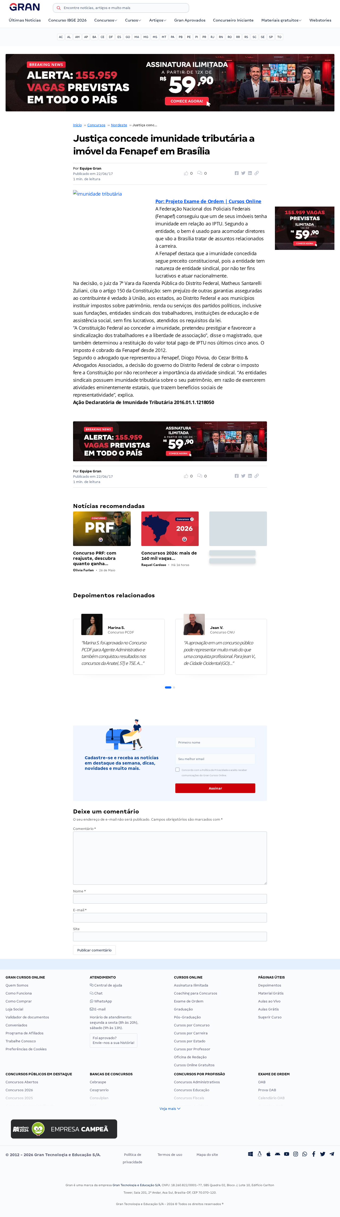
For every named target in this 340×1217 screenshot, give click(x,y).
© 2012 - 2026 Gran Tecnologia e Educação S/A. (53, 1155)
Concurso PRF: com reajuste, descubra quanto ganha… (94, 558)
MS (155, 37)
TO (279, 37)
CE (102, 37)
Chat (98, 993)
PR (204, 37)
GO (128, 37)
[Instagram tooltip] (295, 1155)
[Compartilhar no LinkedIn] (249, 173)
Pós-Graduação (187, 1017)
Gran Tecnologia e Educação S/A (136, 1185)
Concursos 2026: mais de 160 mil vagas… (169, 556)
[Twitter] (322, 1155)
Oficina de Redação (190, 1057)
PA (172, 37)
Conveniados (16, 1025)
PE (189, 37)
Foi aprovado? (113, 1040)
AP (86, 37)
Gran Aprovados (189, 20)
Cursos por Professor (192, 1049)
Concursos (104, 20)
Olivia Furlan (83, 570)
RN (221, 37)
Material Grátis (271, 993)
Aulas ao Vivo (269, 1001)
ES (119, 37)
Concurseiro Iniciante (233, 20)
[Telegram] (331, 1155)
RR (238, 37)
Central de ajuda (108, 985)
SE (263, 37)
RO (230, 37)
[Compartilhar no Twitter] (242, 173)
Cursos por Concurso (192, 1025)
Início (77, 125)
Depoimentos (269, 985)
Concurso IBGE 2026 (67, 20)
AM (77, 37)
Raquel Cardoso (153, 565)
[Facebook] (313, 1155)
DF (111, 37)
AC (61, 37)
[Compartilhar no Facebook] (236, 173)
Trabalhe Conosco (21, 1041)
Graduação (183, 1009)
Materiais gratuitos (279, 20)
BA (94, 37)
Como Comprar (19, 1001)
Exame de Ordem (188, 1001)
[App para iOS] (268, 1155)
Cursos (131, 20)
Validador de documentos (27, 1017)
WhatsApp (103, 1001)
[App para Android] (277, 1155)
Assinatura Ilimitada (191, 985)
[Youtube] (286, 1155)
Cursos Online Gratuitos (194, 1065)
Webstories (320, 20)
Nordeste (119, 125)
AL (69, 37)
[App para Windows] (250, 1155)
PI (196, 37)
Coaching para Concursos (195, 993)
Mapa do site (207, 1155)
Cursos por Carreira (191, 1033)
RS (246, 37)
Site (76, 929)
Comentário (84, 829)
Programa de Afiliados (25, 1033)
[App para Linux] (259, 1155)
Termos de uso (170, 1155)
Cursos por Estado (189, 1041)
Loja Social (14, 1009)
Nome (79, 891)
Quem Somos (17, 985)
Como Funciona (19, 993)
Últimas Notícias (25, 20)
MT (164, 37)
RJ (212, 37)
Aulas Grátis (268, 1009)
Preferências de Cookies (26, 1049)
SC (254, 37)
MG (145, 37)
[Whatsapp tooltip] (304, 1155)
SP (271, 37)
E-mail (80, 910)
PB (180, 37)
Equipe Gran (90, 168)
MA (136, 37)
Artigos (156, 20)
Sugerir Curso (270, 1017)
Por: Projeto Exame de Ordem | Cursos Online (208, 201)
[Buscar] (59, 9)
